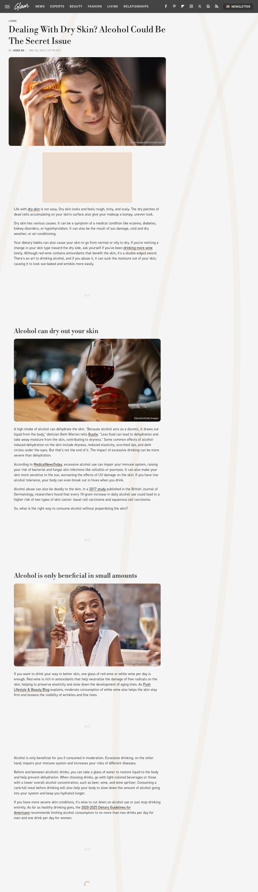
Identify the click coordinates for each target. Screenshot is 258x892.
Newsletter (240, 6)
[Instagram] (191, 7)
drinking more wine (138, 247)
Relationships (136, 6)
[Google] (208, 7)
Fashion (95, 6)
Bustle (93, 434)
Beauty (76, 6)
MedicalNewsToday (48, 464)
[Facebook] (166, 7)
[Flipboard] (183, 7)
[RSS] (216, 7)
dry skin (34, 209)
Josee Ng (18, 50)
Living (112, 6)
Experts (57, 6)
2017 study (97, 489)
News (40, 6)
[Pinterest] (174, 7)
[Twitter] (200, 7)
